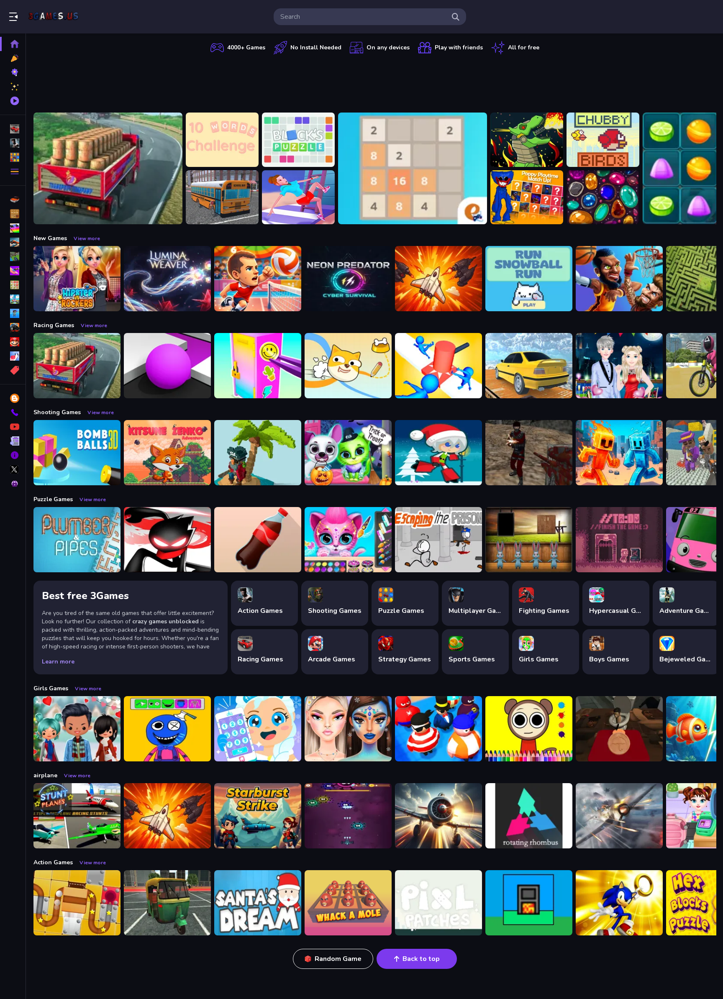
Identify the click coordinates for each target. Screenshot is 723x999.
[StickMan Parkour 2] (167, 539)
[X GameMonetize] (13, 469)
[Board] (13, 299)
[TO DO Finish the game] (619, 539)
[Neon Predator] (348, 278)
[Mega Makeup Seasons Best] (348, 728)
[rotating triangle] (528, 815)
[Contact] (13, 412)
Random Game (338, 958)
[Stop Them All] (438, 365)
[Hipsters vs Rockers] (76, 278)
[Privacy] (13, 483)
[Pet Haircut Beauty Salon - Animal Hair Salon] (348, 539)
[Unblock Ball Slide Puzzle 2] (76, 902)
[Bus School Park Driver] (222, 197)
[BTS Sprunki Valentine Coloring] (528, 728)
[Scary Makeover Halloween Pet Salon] (348, 452)
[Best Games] (13, 72)
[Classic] (13, 214)
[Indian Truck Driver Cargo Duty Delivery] (107, 168)
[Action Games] (13, 143)
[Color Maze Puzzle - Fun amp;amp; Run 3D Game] (167, 365)
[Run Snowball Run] (528, 278)
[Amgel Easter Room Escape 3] (528, 539)
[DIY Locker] (257, 365)
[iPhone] (13, 228)
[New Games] (13, 58)
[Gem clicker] (603, 197)
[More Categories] (13, 171)
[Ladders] (298, 197)
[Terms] (13, 441)
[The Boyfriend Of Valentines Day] (619, 365)
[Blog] (13, 398)
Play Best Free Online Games (53, 16)
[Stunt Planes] (76, 815)
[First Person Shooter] (13, 256)
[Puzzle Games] (13, 157)
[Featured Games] (13, 86)
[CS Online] (528, 452)
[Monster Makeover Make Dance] (167, 728)
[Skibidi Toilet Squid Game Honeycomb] (619, 728)
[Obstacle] (13, 356)
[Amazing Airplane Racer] (438, 815)
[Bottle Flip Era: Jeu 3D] (257, 539)
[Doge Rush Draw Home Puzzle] (348, 365)
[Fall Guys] (13, 313)
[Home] (13, 44)
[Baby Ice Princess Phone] (257, 728)
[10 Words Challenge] (222, 140)
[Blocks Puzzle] (298, 140)
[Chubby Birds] (603, 140)
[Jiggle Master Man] (438, 728)
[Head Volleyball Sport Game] (257, 278)
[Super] (13, 342)
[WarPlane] (438, 278)
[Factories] (528, 902)
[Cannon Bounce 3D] (76, 452)
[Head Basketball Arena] (619, 278)
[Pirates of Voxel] (257, 452)
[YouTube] (13, 427)
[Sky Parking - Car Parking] (528, 365)
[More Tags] (13, 370)
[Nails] (13, 271)
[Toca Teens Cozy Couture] (76, 728)
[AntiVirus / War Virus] (348, 815)
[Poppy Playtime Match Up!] (526, 197)
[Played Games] (13, 101)
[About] (13, 455)
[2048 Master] (412, 168)
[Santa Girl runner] (438, 452)
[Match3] (13, 285)
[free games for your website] (13, 242)
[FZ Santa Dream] (257, 902)
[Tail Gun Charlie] (619, 815)
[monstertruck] (13, 327)
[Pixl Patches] (438, 902)
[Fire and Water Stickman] (619, 452)
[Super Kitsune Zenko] (167, 452)
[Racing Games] (13, 129)
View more (87, 238)
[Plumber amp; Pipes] (76, 539)
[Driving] (13, 199)
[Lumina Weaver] (167, 278)
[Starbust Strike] (257, 815)
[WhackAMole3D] (348, 902)
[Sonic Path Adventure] (619, 902)
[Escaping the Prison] (438, 539)
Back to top (421, 958)
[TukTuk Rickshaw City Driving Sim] (167, 902)
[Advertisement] (375, 81)
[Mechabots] (526, 140)
